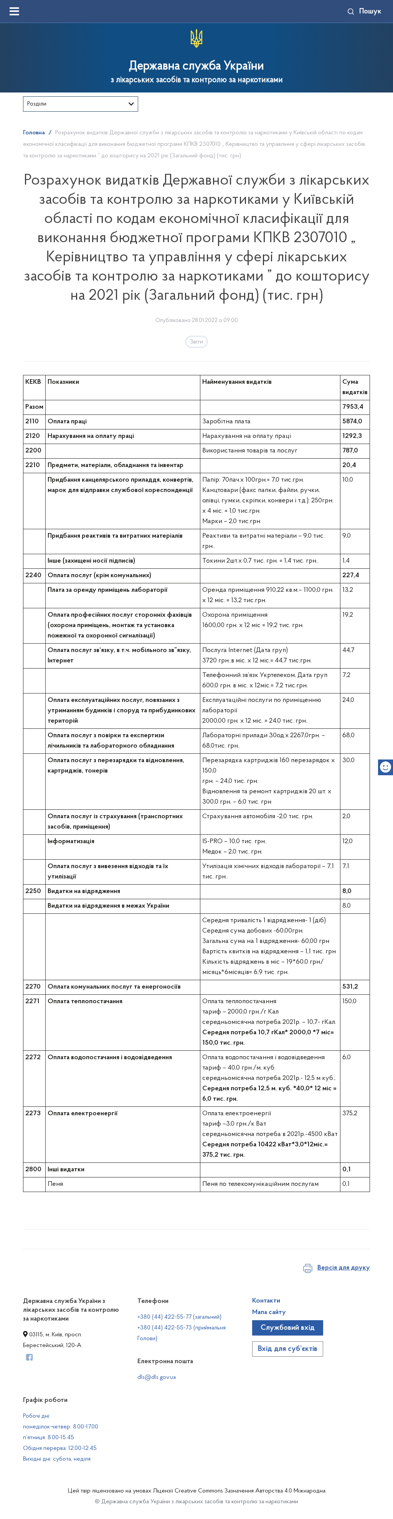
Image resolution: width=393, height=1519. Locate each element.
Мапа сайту (269, 1312)
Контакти (266, 1301)
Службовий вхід (288, 1328)
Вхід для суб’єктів (287, 1349)
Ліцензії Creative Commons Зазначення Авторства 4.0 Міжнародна (239, 1491)
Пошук (370, 11)
